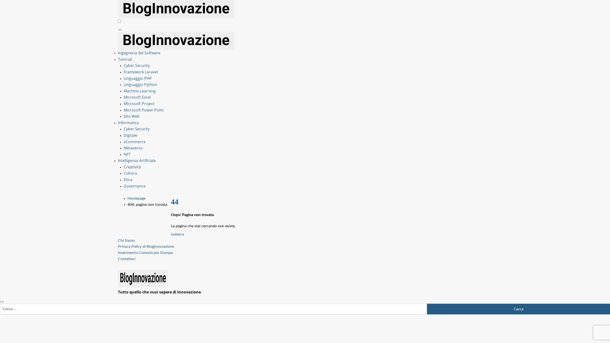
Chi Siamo (126, 240)
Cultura (130, 173)
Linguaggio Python (140, 84)
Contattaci (127, 259)
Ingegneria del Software (139, 52)
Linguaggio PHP (138, 78)
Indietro (177, 234)
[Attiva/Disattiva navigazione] (120, 29)
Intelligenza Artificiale (137, 160)
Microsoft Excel (137, 97)
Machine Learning (140, 91)
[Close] (2, 302)
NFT (127, 154)
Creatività (132, 167)
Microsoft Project (139, 103)
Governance (135, 186)
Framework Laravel (141, 72)
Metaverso (133, 148)
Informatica (128, 122)
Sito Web (132, 116)
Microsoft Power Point (144, 110)
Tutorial (125, 59)
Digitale (130, 135)
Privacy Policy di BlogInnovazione (146, 246)
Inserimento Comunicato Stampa (145, 253)
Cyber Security (137, 65)
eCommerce (135, 141)
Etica (128, 179)
